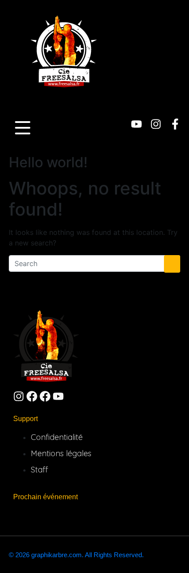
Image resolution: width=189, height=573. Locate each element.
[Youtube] (136, 124)
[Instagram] (155, 124)
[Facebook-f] (175, 124)
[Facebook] (31, 396)
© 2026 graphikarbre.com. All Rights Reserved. (76, 555)
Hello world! (48, 162)
